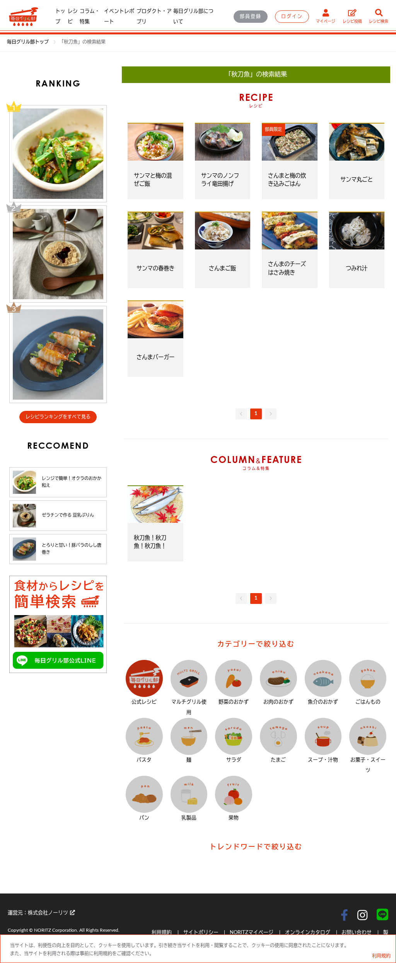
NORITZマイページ (251, 932)
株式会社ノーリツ (48, 912)
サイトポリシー (201, 932)
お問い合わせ (356, 932)
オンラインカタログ (307, 932)
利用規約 (162, 932)
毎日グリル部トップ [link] (28, 42)
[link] (82, 42)
